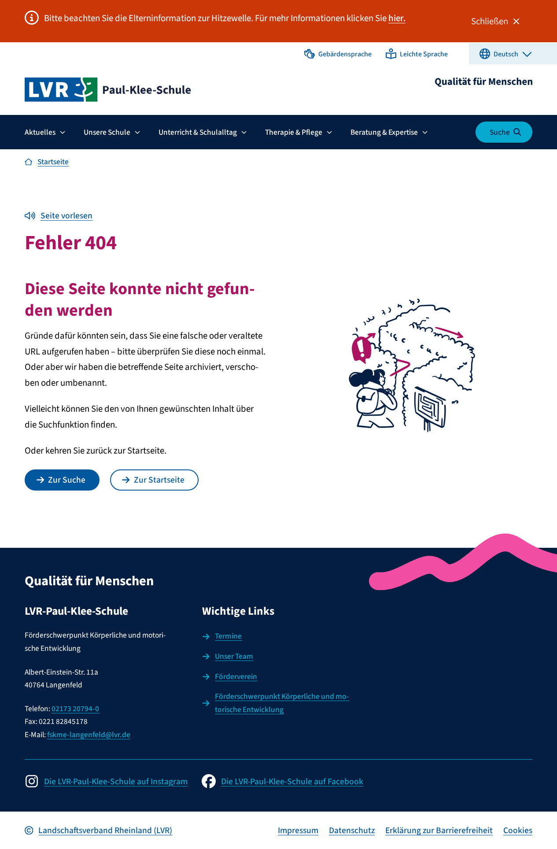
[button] (338, 53)
